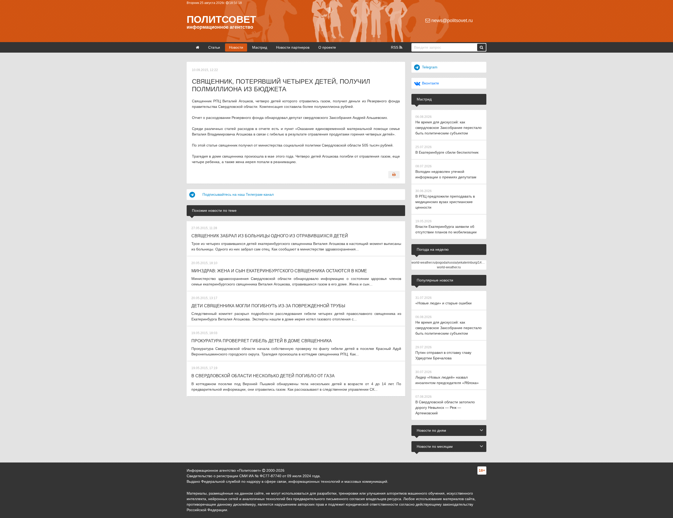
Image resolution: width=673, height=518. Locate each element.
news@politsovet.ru (451, 20)
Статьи (214, 47)
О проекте (327, 47)
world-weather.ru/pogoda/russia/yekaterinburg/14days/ (450, 262)
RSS (395, 47)
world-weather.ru (449, 267)
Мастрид (259, 47)
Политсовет (221, 19)
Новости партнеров (292, 47)
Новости (236, 47)
